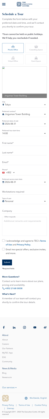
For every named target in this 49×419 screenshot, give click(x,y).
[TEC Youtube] (34, 327)
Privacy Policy (23, 245)
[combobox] (24, 105)
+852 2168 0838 (13, 288)
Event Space (36, 61)
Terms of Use (24, 405)
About (5, 339)
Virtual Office (13, 61)
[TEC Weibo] (45, 327)
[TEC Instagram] (24, 327)
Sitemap (10, 408)
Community (7, 361)
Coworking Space (36, 50)
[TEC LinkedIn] (14, 327)
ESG (4, 357)
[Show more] (4, 4)
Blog (4, 373)
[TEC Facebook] (3, 327)
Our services (8, 387)
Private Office (13, 50)
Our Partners (7, 348)
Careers (5, 344)
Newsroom (7, 377)
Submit (7, 262)
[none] (24, 114)
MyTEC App (7, 353)
